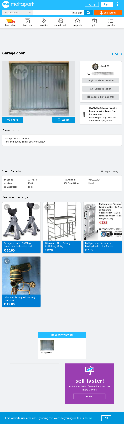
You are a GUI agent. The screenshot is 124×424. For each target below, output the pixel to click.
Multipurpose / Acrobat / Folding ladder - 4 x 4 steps (99, 245)
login (106, 4)
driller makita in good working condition (19, 299)
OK (106, 418)
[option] (38, 88)
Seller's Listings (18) (102, 96)
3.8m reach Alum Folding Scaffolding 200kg (57, 245)
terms (88, 418)
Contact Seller (102, 88)
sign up (92, 4)
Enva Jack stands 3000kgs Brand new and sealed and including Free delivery (18, 245)
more (89, 396)
